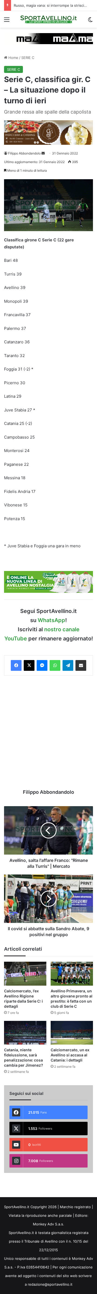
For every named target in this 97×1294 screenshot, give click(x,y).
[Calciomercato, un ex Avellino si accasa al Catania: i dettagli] (72, 1033)
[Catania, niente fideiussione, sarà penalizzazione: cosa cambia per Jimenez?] (25, 1033)
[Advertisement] (48, 732)
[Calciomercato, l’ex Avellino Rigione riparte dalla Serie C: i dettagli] (25, 974)
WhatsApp (51, 620)
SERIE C (27, 57)
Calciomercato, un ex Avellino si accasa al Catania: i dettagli (70, 1055)
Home (12, 57)
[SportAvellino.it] (48, 19)
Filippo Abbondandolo (24, 153)
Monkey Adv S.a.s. (48, 1224)
